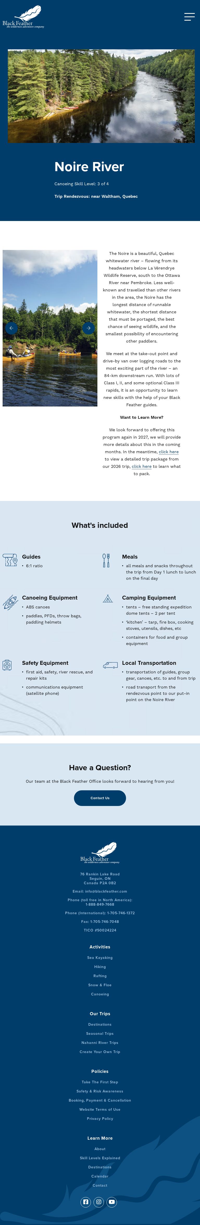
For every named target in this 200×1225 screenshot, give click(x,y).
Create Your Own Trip (100, 1052)
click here (169, 451)
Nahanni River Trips (100, 1043)
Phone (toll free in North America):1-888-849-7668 (100, 902)
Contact (100, 1185)
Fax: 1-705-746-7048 (100, 921)
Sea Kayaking (100, 957)
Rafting (100, 976)
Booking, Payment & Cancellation (100, 1100)
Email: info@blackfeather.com (100, 891)
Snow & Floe (100, 985)
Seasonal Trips (100, 1033)
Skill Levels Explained (100, 1158)
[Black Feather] (29, 16)
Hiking (100, 967)
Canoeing (100, 994)
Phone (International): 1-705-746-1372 (100, 913)
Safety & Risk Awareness (100, 1091)
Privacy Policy (100, 1118)
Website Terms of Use (100, 1109)
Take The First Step (100, 1082)
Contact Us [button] (100, 798)
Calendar (100, 1176)
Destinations (100, 1024)
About (100, 1149)
